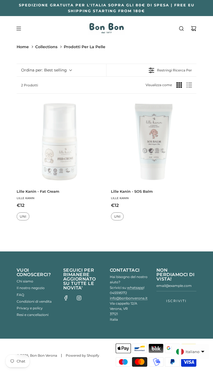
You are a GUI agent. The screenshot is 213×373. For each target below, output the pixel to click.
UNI (23, 216)
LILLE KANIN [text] (25, 198)
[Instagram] (79, 298)
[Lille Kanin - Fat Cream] (59, 141)
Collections (46, 46)
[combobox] (46, 70)
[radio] (179, 85)
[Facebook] (66, 298)
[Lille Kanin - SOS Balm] (153, 141)
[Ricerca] (181, 28)
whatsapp (135, 287)
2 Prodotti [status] (29, 85)
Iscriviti (176, 301)
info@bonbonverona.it (129, 298)
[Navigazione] (18, 28)
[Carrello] (193, 28)
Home (23, 46)
